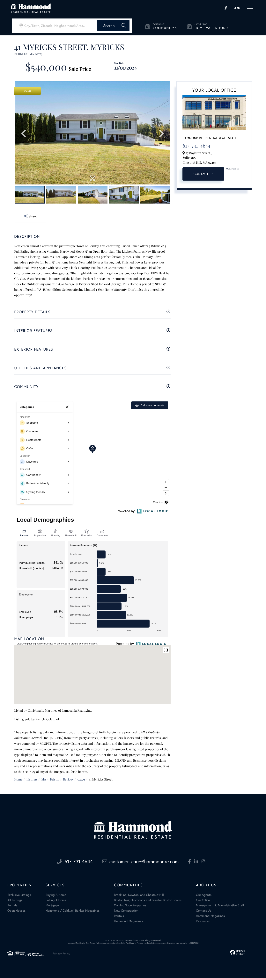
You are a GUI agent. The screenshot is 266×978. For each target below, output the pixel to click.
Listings (32, 779)
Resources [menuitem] (203, 921)
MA (43, 779)
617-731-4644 (225, 8)
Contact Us (203, 174)
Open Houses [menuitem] (16, 911)
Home (18, 779)
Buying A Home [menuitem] (56, 895)
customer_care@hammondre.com (144, 862)
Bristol (54, 779)
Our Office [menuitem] (203, 900)
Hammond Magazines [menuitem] (128, 921)
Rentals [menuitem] (12, 905)
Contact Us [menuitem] (203, 911)
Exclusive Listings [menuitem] (19, 895)
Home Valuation (210, 28)
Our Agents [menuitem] (203, 895)
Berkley (68, 779)
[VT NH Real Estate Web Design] (237, 953)
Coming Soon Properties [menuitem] (130, 905)
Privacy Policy (61, 953)
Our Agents (232, 168)
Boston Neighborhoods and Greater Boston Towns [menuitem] (147, 900)
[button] (113, 25)
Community (163, 28)
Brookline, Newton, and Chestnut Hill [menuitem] (139, 895)
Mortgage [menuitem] (52, 905)
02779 (81, 779)
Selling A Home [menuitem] (56, 900)
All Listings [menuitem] (14, 900)
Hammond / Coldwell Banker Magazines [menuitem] (73, 911)
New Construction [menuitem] (126, 911)
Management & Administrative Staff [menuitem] (220, 905)
